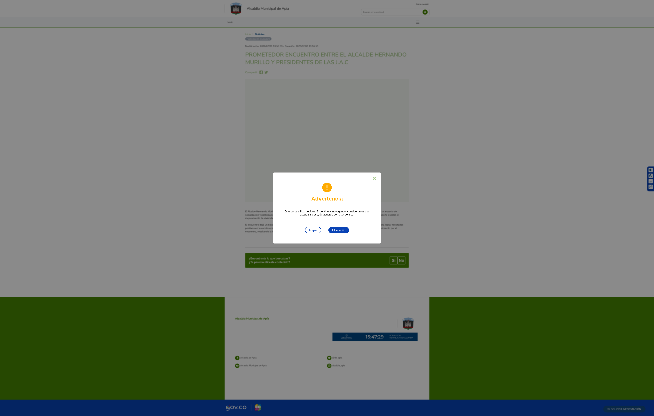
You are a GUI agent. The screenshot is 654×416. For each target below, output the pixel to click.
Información (338, 230)
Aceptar (313, 230)
